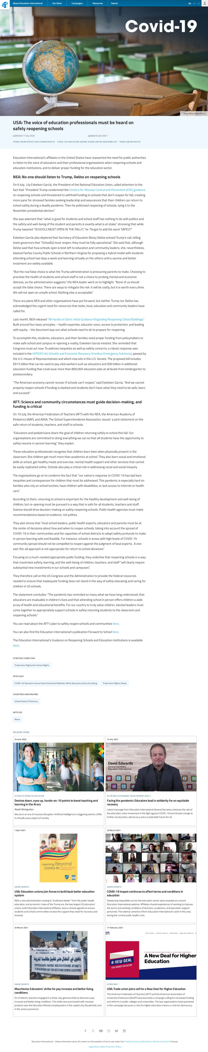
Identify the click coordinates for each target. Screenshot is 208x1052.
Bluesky (116, 1031)
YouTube (101, 1031)
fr (194, 3)
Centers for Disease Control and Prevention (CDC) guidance (107, 189)
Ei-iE (5, 5)
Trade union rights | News (115, 683)
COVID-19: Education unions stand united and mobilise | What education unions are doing (56, 683)
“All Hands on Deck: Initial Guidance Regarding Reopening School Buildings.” (96, 319)
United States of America (26, 701)
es (199, 3)
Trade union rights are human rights (32, 665)
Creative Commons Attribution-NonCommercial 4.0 (147, 1041)
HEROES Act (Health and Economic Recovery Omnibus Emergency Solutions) (82, 353)
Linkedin (124, 1031)
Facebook (85, 1031)
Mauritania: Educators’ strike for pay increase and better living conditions (58, 968)
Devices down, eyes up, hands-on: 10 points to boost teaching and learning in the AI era (58, 778)
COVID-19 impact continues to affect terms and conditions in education (151, 873)
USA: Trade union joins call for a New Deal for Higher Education (151, 966)
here (116, 623)
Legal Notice (94, 1046)
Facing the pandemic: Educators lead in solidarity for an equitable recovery (151, 778)
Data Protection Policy (111, 1046)
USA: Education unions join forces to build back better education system (58, 873)
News (17, 719)
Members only (205, 3)
